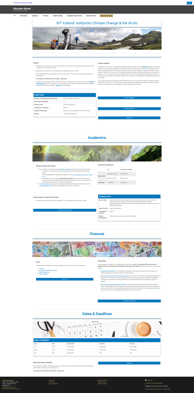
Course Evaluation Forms (46, 186)
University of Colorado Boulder (154, 383)
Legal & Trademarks (156, 389)
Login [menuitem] (189, 3)
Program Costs (64, 279)
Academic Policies (66, 169)
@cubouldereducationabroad (10, 389)
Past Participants (102, 383)
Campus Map (166, 389)
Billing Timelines (43, 274)
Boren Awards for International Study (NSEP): (113, 284)
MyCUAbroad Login (106, 16)
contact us (58, 85)
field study (145, 67)
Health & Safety (57, 16)
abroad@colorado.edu (8, 387)
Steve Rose (152, 288)
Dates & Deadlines (97, 314)
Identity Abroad (91, 16)
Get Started (23, 16)
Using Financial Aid (44, 272)
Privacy (147, 389)
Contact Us (52, 382)
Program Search (53, 383)
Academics (35, 16)
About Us (51, 380)
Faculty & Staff (102, 382)
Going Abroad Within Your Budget (48, 270)
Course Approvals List (48, 184)
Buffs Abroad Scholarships (108, 271)
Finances (45, 16)
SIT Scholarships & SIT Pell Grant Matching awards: (115, 276)
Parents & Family (102, 380)
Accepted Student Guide (74, 16)
